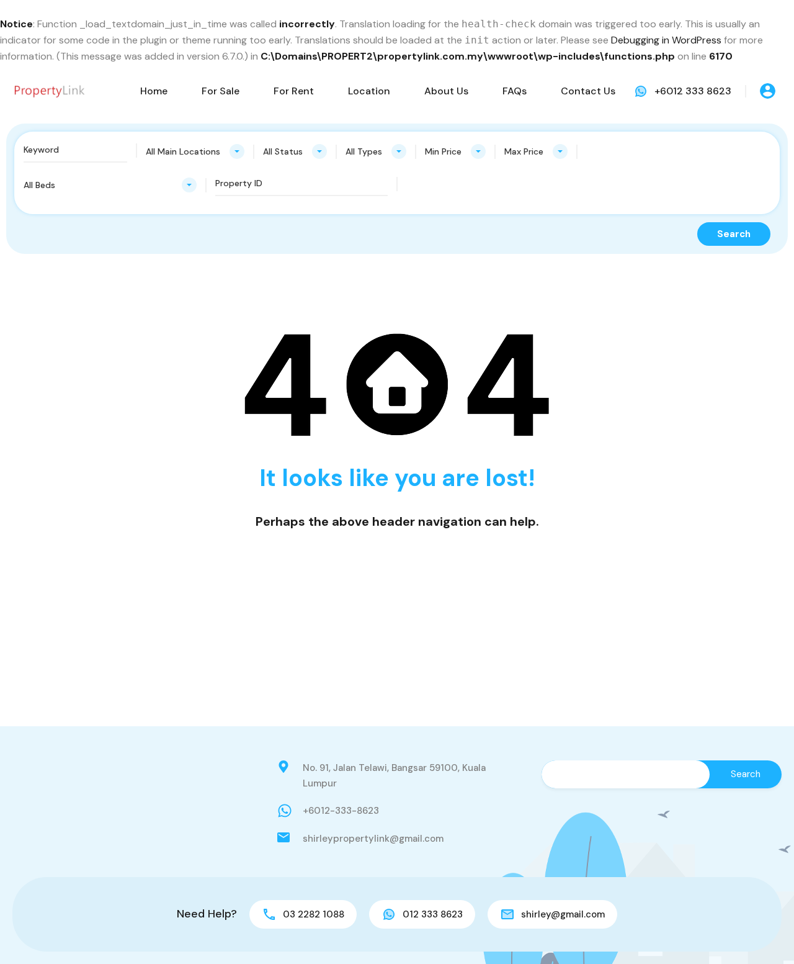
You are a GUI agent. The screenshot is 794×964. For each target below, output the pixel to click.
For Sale (220, 90)
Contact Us (588, 90)
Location (369, 90)
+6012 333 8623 (692, 90)
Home (153, 90)
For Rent (294, 90)
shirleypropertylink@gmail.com (373, 838)
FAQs (514, 90)
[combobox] (195, 151)
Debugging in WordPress (666, 40)
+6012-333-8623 (341, 810)
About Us (446, 90)
